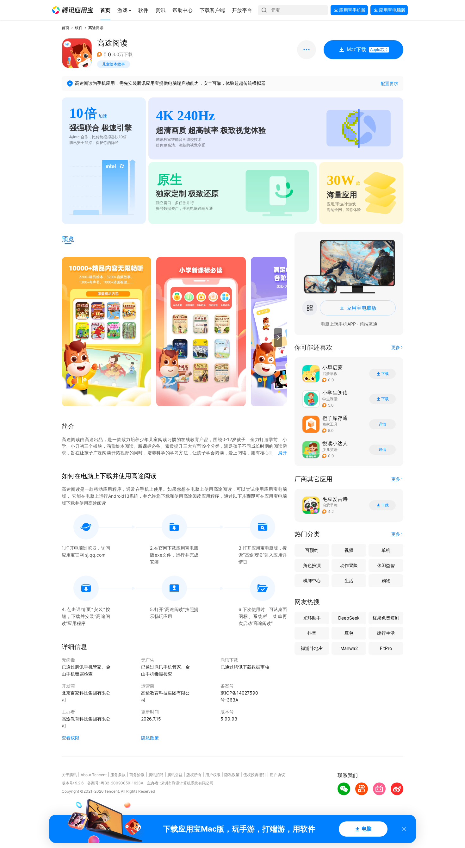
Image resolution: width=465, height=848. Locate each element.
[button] (72, 10)
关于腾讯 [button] (69, 774)
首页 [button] (65, 27)
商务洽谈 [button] (137, 774)
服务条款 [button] (118, 774)
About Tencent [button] (94, 774)
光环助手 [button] (312, 617)
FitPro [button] (386, 648)
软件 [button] (79, 27)
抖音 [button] (311, 633)
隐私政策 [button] (150, 737)
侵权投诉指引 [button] (254, 774)
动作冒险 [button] (349, 565)
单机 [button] (385, 550)
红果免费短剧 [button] (386, 617)
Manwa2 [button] (349, 648)
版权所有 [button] (194, 774)
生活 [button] (348, 580)
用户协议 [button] (277, 774)
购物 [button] (385, 580)
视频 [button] (348, 550)
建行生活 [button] (386, 633)
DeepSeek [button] (349, 617)
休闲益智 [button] (386, 565)
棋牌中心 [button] (312, 580)
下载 (385, 373)
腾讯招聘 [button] (156, 774)
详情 (382, 424)
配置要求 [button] (389, 83)
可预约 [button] (312, 550)
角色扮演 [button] (312, 565)
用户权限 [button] (212, 774)
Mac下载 (367, 49)
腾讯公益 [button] (175, 774)
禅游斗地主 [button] (312, 648)
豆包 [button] (348, 633)
